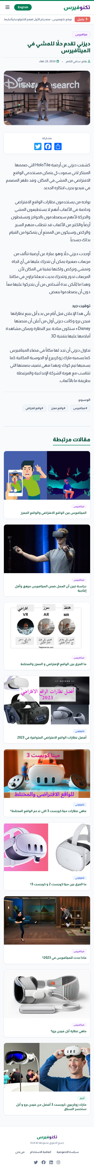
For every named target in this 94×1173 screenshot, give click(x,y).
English (23, 7)
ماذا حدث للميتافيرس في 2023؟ (64, 957)
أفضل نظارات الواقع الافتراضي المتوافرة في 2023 (51, 737)
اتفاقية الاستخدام (40, 1152)
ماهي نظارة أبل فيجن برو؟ (68, 1031)
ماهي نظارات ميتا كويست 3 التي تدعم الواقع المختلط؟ (48, 811)
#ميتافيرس (80, 408)
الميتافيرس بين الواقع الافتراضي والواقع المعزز (53, 513)
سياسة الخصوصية (68, 1152)
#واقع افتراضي (34, 408)
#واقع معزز (58, 408)
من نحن (20, 1152)
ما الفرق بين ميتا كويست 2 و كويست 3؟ (58, 884)
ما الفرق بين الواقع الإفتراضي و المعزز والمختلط (53, 664)
